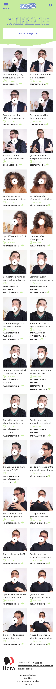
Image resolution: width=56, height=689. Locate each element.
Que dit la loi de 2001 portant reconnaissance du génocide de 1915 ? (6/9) (14, 556)
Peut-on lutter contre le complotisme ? (40, 76)
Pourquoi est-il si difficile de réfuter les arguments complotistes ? (14, 117)
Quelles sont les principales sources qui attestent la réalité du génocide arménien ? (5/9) (41, 556)
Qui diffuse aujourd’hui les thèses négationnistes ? (14, 238)
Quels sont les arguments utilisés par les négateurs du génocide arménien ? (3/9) (41, 596)
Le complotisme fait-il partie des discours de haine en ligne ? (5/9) (14, 372)
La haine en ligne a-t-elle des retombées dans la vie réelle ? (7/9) (14, 325)
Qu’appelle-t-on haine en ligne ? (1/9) (14, 468)
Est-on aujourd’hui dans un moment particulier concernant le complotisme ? (41, 117)
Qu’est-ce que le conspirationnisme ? (40, 157)
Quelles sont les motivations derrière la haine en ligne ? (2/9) (41, 422)
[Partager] (20, 84)
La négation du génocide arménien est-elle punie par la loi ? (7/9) (40, 515)
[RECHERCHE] (50, 6)
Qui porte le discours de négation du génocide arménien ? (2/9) (13, 637)
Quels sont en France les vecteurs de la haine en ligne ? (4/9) (40, 372)
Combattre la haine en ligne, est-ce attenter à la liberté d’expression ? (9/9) (14, 279)
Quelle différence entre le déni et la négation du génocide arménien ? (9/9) (41, 469)
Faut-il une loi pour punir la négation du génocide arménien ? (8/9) (13, 515)
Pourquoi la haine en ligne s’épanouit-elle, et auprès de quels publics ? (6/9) (40, 325)
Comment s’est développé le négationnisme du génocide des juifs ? (40, 238)
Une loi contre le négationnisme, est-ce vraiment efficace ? (14, 198)
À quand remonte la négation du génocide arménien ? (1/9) (40, 637)
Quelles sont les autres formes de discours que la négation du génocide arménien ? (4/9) (14, 596)
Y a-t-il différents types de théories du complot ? (13, 157)
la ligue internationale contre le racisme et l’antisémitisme (35, 665)
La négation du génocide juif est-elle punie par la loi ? (40, 198)
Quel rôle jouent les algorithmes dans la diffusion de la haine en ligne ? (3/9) (13, 422)
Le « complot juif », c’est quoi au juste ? (13, 76)
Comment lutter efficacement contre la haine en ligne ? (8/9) (41, 279)
